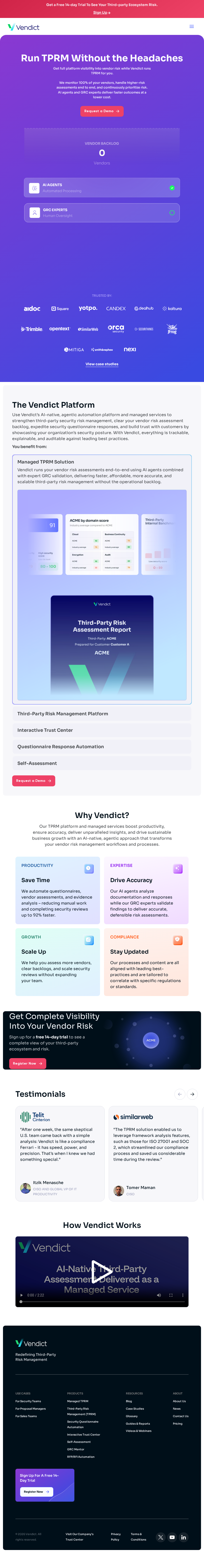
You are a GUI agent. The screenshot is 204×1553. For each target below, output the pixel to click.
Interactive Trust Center (83, 1434)
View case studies (102, 364)
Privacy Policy (116, 1536)
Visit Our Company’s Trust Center (80, 1536)
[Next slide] (192, 1094)
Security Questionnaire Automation (83, 1424)
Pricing (177, 1423)
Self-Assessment (79, 1442)
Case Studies (135, 1408)
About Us (179, 1401)
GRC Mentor (75, 1449)
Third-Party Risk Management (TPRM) (81, 1411)
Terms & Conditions (138, 1536)
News (177, 1408)
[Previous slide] (179, 1094)
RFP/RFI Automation (81, 1457)
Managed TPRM (77, 1401)
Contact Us (181, 1416)
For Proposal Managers (30, 1408)
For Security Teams (28, 1401)
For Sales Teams (26, 1416)
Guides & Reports (138, 1423)
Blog (129, 1401)
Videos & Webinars (139, 1431)
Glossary (132, 1416)
